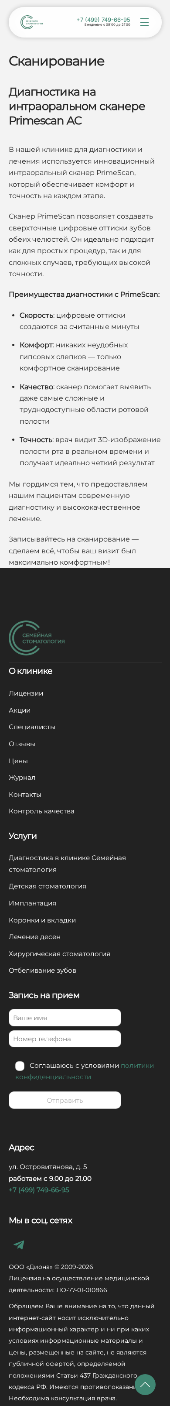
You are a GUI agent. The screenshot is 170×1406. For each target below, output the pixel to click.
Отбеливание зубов (42, 970)
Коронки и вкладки (42, 920)
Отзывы (22, 744)
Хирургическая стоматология (59, 954)
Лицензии (26, 693)
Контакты (25, 794)
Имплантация (32, 903)
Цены (18, 761)
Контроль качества (42, 811)
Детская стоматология (47, 886)
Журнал (22, 777)
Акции (20, 710)
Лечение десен (35, 937)
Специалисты (32, 727)
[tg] (21, 1244)
